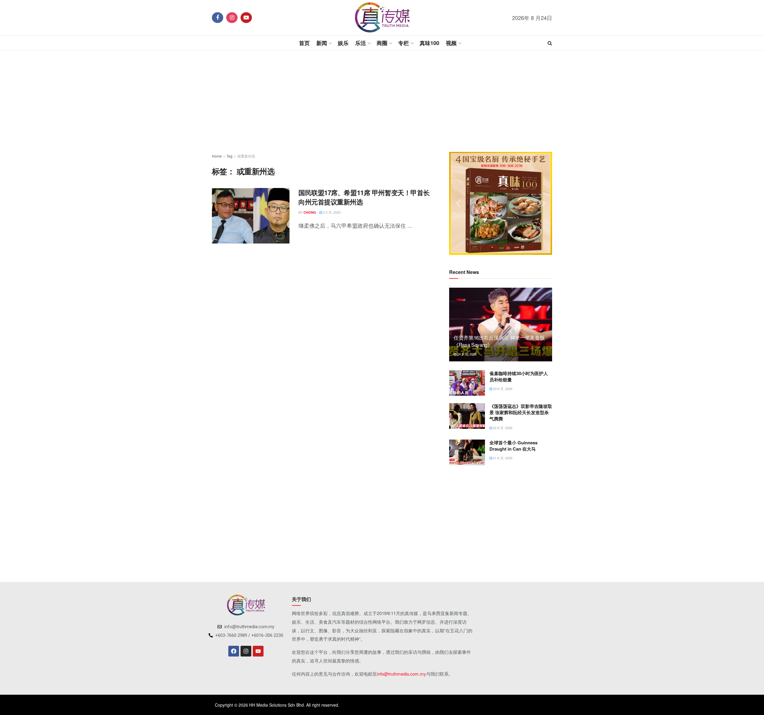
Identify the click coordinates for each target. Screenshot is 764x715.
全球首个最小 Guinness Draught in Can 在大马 (513, 445)
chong (310, 212)
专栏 (403, 43)
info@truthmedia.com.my (401, 674)
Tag (229, 155)
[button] (458, 203)
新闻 (321, 43)
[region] (500, 203)
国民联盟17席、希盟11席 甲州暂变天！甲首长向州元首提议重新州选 (364, 197)
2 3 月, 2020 (331, 212)
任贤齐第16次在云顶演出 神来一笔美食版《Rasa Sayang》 (499, 341)
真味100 (429, 43)
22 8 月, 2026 (502, 427)
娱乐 (343, 43)
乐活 (360, 43)
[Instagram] (246, 651)
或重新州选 (246, 155)
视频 (451, 43)
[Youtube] (258, 651)
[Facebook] (233, 651)
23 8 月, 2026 (502, 388)
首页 (304, 43)
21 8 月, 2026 (502, 457)
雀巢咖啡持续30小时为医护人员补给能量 (518, 376)
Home (217, 155)
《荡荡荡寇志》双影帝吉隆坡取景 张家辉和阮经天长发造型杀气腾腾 (520, 412)
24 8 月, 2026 (466, 354)
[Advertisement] (382, 101)
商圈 (382, 43)
